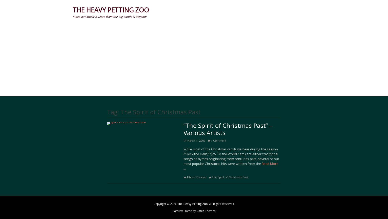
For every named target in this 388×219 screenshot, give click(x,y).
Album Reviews (197, 177)
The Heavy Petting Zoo (111, 9)
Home (186, 10)
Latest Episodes (194, 51)
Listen (243, 10)
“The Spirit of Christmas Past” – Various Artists (227, 129)
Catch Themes (206, 211)
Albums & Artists (214, 10)
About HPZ (297, 10)
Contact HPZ (268, 10)
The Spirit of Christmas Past (230, 177)
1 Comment (218, 141)
